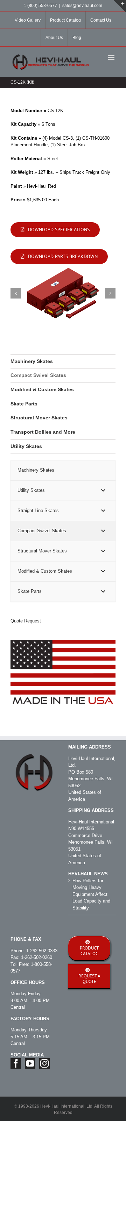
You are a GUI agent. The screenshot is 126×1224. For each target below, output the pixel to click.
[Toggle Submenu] (103, 491)
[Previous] (15, 293)
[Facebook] (15, 1063)
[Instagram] (44, 1063)
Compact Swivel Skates (38, 375)
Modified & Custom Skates (42, 389)
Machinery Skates (31, 361)
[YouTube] (30, 1063)
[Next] (110, 293)
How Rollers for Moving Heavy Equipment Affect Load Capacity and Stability (91, 894)
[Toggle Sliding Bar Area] (119, 6)
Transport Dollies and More (42, 432)
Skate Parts (23, 403)
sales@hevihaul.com (82, 5)
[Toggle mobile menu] (111, 57)
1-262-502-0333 (41, 950)
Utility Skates (26, 446)
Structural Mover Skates (39, 417)
